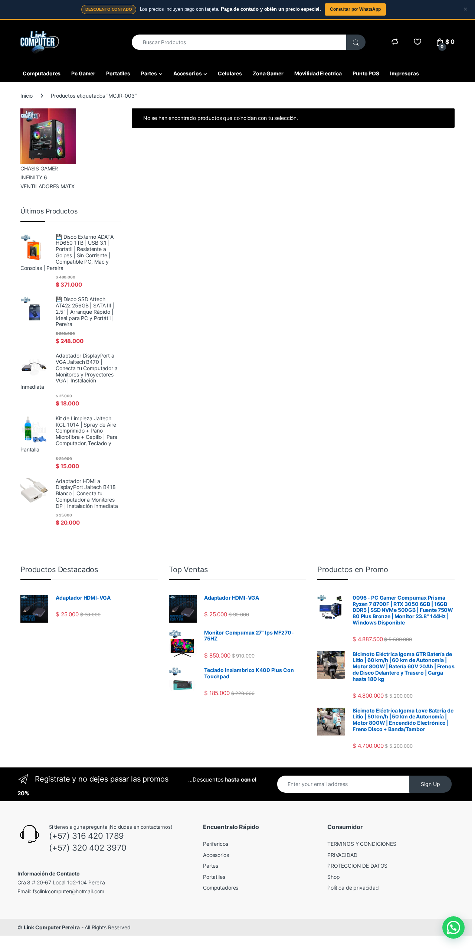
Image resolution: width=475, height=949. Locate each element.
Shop (333, 877)
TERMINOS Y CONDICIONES (361, 844)
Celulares (230, 73)
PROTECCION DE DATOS (357, 865)
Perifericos (215, 844)
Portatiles (118, 73)
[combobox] (239, 42)
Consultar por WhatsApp (355, 9)
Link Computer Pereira (52, 927)
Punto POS (366, 73)
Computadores (41, 73)
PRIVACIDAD (342, 855)
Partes (149, 73)
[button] (453, 927)
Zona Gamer (268, 73)
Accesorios (187, 73)
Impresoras (404, 73)
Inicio (26, 95)
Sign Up (430, 784)
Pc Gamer (83, 73)
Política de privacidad (353, 887)
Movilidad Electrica (318, 73)
